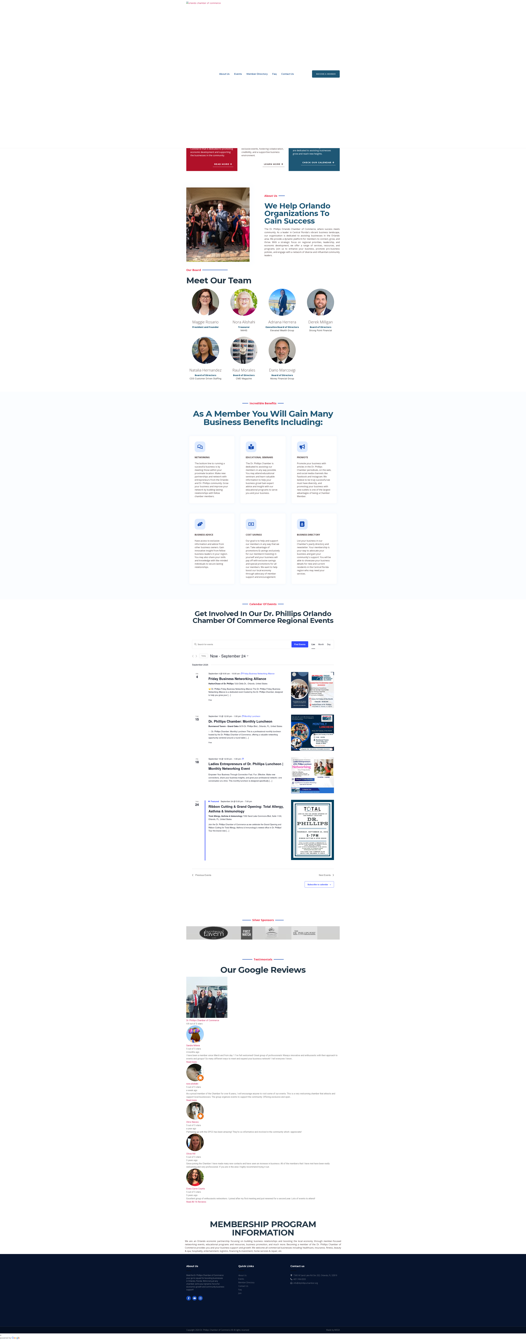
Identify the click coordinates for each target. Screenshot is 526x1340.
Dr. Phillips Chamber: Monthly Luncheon (240, 721)
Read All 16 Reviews (196, 1202)
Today (203, 656)
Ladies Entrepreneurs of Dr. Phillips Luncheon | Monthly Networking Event (245, 766)
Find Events (299, 644)
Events (238, 74)
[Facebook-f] (188, 1298)
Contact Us (287, 74)
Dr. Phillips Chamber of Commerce (202, 1020)
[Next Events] (196, 656)
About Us (224, 74)
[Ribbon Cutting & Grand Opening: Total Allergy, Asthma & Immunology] (312, 830)
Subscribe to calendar (318, 884)
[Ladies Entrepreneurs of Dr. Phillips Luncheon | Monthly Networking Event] (312, 775)
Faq (274, 74)
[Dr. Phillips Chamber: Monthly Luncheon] (312, 733)
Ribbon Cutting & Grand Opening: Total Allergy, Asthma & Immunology (246, 808)
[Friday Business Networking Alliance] (312, 690)
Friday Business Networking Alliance (237, 678)
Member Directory (257, 74)
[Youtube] (194, 1298)
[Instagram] (200, 1298)
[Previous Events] (193, 656)
